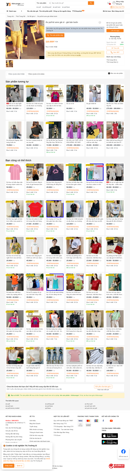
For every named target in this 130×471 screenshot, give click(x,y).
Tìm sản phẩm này (56, 35)
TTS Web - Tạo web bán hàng (63, 429)
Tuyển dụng (33, 426)
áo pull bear (66, 7)
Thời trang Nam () (112, 62)
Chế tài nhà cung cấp (36, 435)
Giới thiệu (33, 420)
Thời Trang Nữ (20, 16)
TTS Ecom (57, 435)
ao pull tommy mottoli (12, 408)
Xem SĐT (116, 52)
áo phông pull (46, 7)
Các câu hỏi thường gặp (13, 428)
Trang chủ (10, 16)
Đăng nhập (120, 1)
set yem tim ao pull (91, 408)
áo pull (38, 7)
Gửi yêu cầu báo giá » (103, 386)
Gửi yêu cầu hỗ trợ (12, 431)
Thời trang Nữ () (112, 60)
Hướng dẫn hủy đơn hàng (14, 436)
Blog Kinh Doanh (35, 423)
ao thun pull (88, 404)
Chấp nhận (9, 465)
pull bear (48, 408)
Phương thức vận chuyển (14, 439)
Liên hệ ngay (115, 30)
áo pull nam (56, 7)
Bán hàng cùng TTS (118, 7)
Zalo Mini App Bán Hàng (61, 432)
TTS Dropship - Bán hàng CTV (63, 426)
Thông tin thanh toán (36, 432)
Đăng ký (119, 4)
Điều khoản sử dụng (36, 429)
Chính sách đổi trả (11, 442)
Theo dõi (116, 48)
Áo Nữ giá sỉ (31, 16)
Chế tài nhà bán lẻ (35, 438)
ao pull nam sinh (90, 406)
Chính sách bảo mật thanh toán (40, 441)
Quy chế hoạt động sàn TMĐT (63, 420)
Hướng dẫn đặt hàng (12, 434)
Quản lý (19, 465)
